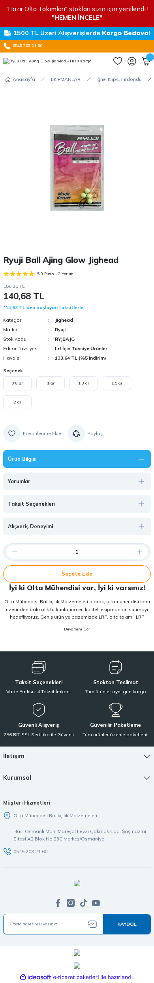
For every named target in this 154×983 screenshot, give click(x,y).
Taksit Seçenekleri (31, 504)
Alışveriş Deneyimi (30, 526)
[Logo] (47, 61)
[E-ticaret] (76, 977)
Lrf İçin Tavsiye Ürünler (81, 348)
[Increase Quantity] (142, 552)
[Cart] (146, 61)
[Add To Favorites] (32, 433)
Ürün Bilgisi (22, 459)
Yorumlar (19, 481)
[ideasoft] (35, 977)
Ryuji (60, 329)
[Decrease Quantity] (11, 552)
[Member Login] (132, 61)
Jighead (64, 320)
